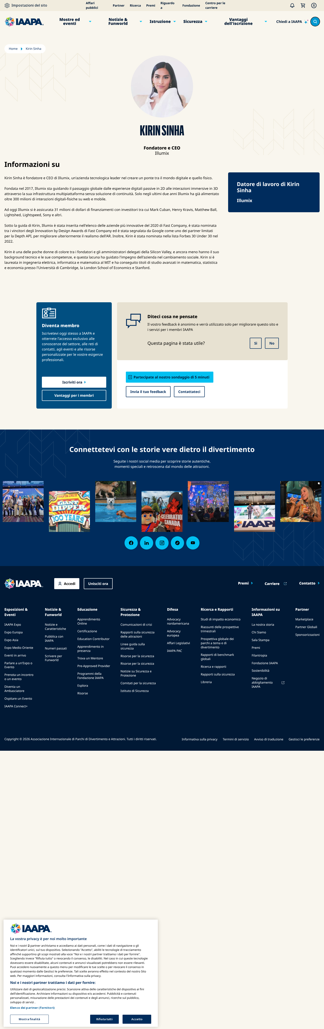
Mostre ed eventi (69, 21)
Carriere (272, 583)
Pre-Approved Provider (93, 666)
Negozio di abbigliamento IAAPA (262, 682)
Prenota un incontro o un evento (19, 677)
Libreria (206, 682)
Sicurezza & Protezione (131, 612)
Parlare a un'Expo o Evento (18, 665)
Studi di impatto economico (221, 619)
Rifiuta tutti (104, 1019)
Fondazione (191, 6)
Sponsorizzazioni (307, 635)
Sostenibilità (260, 671)
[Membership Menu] (314, 5)
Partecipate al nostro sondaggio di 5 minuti (171, 377)
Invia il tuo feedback (148, 391)
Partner (119, 6)
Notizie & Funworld (118, 21)
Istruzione (160, 21)
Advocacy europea (174, 633)
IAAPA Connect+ (16, 706)
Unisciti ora (98, 583)
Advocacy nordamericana (178, 621)
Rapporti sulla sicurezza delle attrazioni (138, 634)
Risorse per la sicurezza (137, 656)
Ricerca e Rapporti (217, 609)
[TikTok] (177, 543)
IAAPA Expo (12, 625)
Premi (150, 6)
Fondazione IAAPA (265, 663)
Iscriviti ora (72, 382)
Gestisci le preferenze (304, 739)
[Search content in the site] (315, 21)
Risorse (82, 693)
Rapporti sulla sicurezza (218, 674)
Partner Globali (306, 627)
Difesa (172, 609)
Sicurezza (193, 21)
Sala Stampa (261, 640)
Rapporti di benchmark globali (217, 657)
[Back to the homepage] (23, 583)
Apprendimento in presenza (90, 649)
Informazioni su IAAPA (266, 612)
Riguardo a (167, 5)
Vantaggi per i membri (74, 395)
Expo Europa (13, 632)
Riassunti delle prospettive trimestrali (220, 629)
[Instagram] (162, 543)
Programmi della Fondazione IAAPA (90, 676)
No (271, 343)
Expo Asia (11, 640)
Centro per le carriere (215, 5)
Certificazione (87, 631)
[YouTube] (192, 543)
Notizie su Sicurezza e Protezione (136, 673)
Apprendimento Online (88, 621)
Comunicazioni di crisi (136, 625)
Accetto (136, 1019)
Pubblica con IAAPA (54, 638)
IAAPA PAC (174, 651)
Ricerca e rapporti (213, 667)
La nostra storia (263, 625)
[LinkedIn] (146, 543)
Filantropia (259, 655)
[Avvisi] (292, 5)
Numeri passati (56, 648)
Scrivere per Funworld (53, 658)
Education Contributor (93, 639)
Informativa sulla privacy (200, 739)
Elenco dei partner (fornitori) (32, 1007)
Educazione (87, 609)
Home (13, 49)
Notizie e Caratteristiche (55, 627)
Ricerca (135, 6)
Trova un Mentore (90, 658)
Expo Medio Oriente (18, 648)
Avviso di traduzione (268, 739)
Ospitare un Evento (18, 699)
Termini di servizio (236, 739)
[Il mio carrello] (303, 5)
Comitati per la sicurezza (138, 683)
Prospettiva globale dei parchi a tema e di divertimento (217, 643)
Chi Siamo (259, 632)
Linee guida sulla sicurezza (133, 646)
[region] (81, 973)
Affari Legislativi (178, 643)
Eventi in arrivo (15, 655)
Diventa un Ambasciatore (14, 689)
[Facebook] (131, 543)
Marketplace (304, 619)
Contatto (307, 583)
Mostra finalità (29, 1019)
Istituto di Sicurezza (135, 691)
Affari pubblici (92, 5)
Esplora (82, 686)
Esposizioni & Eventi (16, 612)
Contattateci (189, 391)
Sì (255, 343)
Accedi (69, 583)
